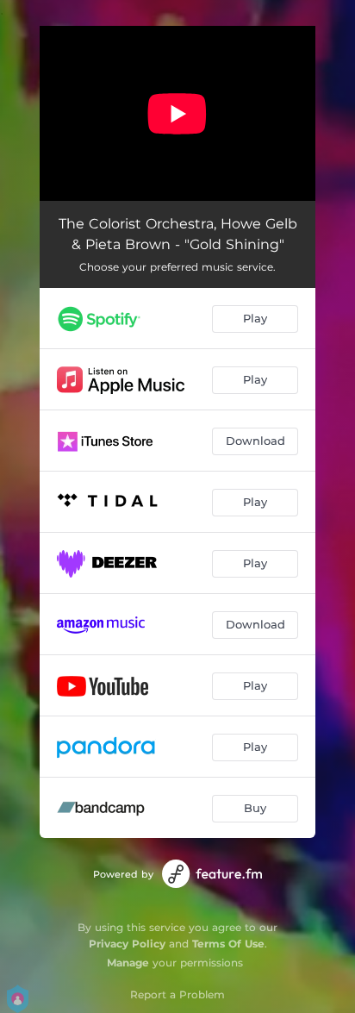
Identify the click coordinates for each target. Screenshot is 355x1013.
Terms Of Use (228, 943)
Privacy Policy (127, 943)
